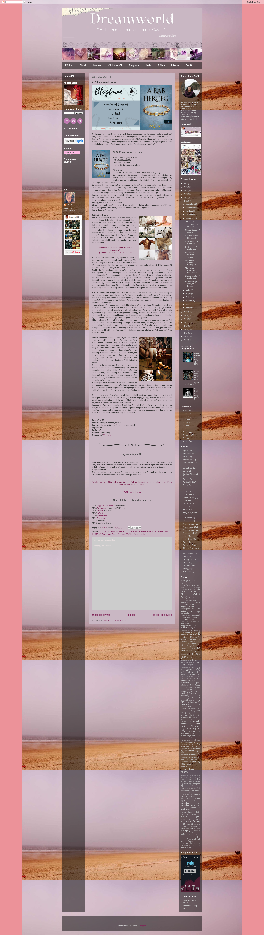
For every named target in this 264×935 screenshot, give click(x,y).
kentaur (191, 700)
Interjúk (97, 65)
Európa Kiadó (188, 482)
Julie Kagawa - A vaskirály (191, 225)
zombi (183, 839)
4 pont (185, 432)
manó (183, 719)
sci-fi (194, 777)
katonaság (185, 698)
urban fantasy (192, 821)
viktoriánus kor (187, 828)
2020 (186, 312)
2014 (186, 333)
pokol (183, 753)
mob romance (186, 733)
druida (195, 637)
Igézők (195, 585)
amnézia (192, 604)
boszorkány (190, 619)
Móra (185, 536)
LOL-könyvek (188, 518)
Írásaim (175, 65)
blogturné (120, 531)
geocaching (184, 667)
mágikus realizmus (188, 738)
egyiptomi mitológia (188, 641)
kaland (183, 694)
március (189, 301)
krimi (198, 700)
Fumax (186, 485)
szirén (193, 788)
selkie (182, 779)
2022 (186, 198)
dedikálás (184, 634)
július (188, 221)
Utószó (100, 511)
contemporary (185, 630)
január (188, 308)
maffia (185, 717)
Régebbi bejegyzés (161, 614)
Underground (188, 559)
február (189, 304)
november (190, 208)
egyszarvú (184, 644)
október (189, 211)
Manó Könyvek (189, 524)
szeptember (191, 214)
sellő (189, 779)
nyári (195, 746)
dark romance (140, 531)
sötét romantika (139, 534)
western (183, 837)
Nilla (184, 909)
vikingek (194, 826)
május (188, 294)
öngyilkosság (186, 847)
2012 (186, 340)
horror (194, 680)
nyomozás (185, 746)
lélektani (194, 713)
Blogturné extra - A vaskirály (192, 231)
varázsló (184, 826)
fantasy (195, 653)
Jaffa (185, 507)
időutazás (185, 685)
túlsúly (183, 814)
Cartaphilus (187, 468)
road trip (191, 764)
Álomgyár (187, 569)
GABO (185, 491)
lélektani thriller (186, 715)
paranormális (190, 751)
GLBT (195, 583)
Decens (186, 479)
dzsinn (183, 639)
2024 (186, 191)
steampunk (196, 784)
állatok (190, 841)
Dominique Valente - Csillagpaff (190, 262)
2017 (186, 323)
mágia (194, 736)
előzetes (183, 648)
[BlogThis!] (131, 527)
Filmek (83, 65)
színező (197, 790)
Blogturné (134, 65)
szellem (187, 786)
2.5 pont (186, 417)
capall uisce (196, 626)
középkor (184, 708)
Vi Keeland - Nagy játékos (197, 394)
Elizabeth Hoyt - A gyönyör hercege (192, 284)
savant (186, 777)
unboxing (196, 819)
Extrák (188, 65)
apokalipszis (185, 609)
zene (193, 837)
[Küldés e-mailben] (129, 527)
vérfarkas (196, 831)
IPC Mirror (187, 503)
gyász (194, 672)
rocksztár (184, 766)
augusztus (190, 218)
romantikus (188, 769)
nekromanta (184, 744)
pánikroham (184, 757)
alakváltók (184, 602)
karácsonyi (185, 696)
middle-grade (193, 728)
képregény (185, 704)
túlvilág (194, 814)
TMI (186, 600)
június (188, 290)
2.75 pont (186, 420)
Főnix (185, 488)
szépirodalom (186, 790)
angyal (183, 607)
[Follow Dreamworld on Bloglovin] (74, 143)
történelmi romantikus (186, 810)
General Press (188, 497)
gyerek (189, 669)
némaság (184, 748)
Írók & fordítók (115, 65)
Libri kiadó (187, 521)
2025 (186, 187)
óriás (194, 845)
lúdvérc (198, 715)
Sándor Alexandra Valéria (122, 534)
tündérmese (185, 819)
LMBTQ (95, 534)
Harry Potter (185, 585)
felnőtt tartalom (186, 662)
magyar (194, 717)
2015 (186, 330)
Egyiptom (184, 583)
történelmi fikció (188, 805)
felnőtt (194, 660)
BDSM (183, 581)
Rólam (161, 65)
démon (193, 639)
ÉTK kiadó (187, 572)
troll (198, 799)
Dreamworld (101, 508)
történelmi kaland (188, 807)
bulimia (183, 621)
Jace (190, 587)
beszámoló (196, 615)
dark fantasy (191, 632)
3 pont (185, 423)
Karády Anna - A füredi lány (191, 242)
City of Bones (193, 581)
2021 (186, 201)
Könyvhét (193, 591)
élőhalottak (184, 845)
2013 (186, 336)
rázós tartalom (105, 534)
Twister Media (188, 553)
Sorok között (102, 516)
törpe (195, 801)
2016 (186, 326)
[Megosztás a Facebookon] (137, 527)
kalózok (194, 693)
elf (182, 646)
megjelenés (193, 719)
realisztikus (185, 759)
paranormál (195, 748)
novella (193, 744)
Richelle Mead (194, 598)
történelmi (185, 803)
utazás (187, 824)
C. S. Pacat (129, 531)
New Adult (190, 594)
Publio (185, 542)
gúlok (182, 676)
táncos (186, 801)
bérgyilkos (185, 626)
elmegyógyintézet (192, 646)
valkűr (196, 824)
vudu (198, 828)
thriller (183, 799)
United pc (187, 562)
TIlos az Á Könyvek (191, 548)
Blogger (142, 926)
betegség (186, 617)
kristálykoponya (191, 702)
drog (187, 637)
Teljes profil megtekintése (69, 209)
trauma (191, 799)
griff (199, 667)
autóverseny (185, 615)
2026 (186, 184)
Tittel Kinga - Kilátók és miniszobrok (191, 270)
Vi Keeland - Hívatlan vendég (190, 255)
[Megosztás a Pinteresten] (139, 527)
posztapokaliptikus (188, 755)
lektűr (193, 708)
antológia (193, 606)
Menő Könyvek (189, 530)
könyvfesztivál (186, 706)
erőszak (189, 651)
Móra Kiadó (187, 539)
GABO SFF (187, 494)
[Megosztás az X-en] (134, 527)
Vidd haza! (107, 435)
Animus (186, 457)
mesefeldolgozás (193, 726)
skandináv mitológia (192, 782)
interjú (183, 691)
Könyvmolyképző (161, 531)
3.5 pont (186, 426)
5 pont (101, 531)
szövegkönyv (185, 794)
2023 (186, 194)
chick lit (186, 628)
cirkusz (196, 628)
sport (186, 784)
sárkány (197, 794)
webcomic (194, 835)
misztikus (191, 731)
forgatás (191, 665)
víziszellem (191, 833)
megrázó (183, 721)
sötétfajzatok (191, 796)
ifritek (191, 687)
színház (190, 792)
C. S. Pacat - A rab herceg (191, 248)
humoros (185, 683)
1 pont (185, 411)
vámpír (185, 831)
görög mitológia (188, 674)
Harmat (186, 500)
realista (193, 757)
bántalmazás (185, 623)
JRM (182, 587)
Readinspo (101, 518)
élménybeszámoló (188, 843)
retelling (196, 761)
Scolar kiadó (188, 545)
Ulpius (185, 556)
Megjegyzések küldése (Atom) (115, 620)
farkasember (185, 660)
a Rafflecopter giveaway (132, 492)
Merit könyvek (188, 533)
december (190, 204)
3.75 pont (186, 429)
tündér (184, 816)
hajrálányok (193, 676)
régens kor (193, 773)
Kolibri (185, 510)
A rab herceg (110, 531)
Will (194, 600)
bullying (193, 621)
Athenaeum (187, 460)
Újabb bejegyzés (101, 614)
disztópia (195, 634)
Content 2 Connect (190, 474)
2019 (186, 316)
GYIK (148, 65)
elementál (193, 644)
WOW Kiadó (188, 566)
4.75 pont (186, 438)
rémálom (183, 775)
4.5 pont (186, 435)
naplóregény (190, 742)
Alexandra (187, 454)
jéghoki (194, 691)
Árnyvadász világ (190, 906)
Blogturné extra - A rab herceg (192, 277)
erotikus (150, 531)
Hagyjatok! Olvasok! (105, 506)
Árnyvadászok (194, 839)
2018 (186, 319)
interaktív (193, 689)
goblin (193, 667)
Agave (185, 451)
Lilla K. (70, 205)
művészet (197, 740)
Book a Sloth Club (190, 463)
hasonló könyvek (187, 678)
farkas (193, 657)
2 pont (185, 414)
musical (186, 736)
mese (197, 723)
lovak (191, 711)
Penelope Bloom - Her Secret (192, 237)
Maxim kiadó (188, 527)
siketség (197, 779)
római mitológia (195, 775)
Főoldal (69, 65)
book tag (196, 617)
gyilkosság (185, 672)
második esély (185, 740)
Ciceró (185, 471)
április (188, 297)
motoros (197, 733)
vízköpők (184, 835)
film (198, 662)
